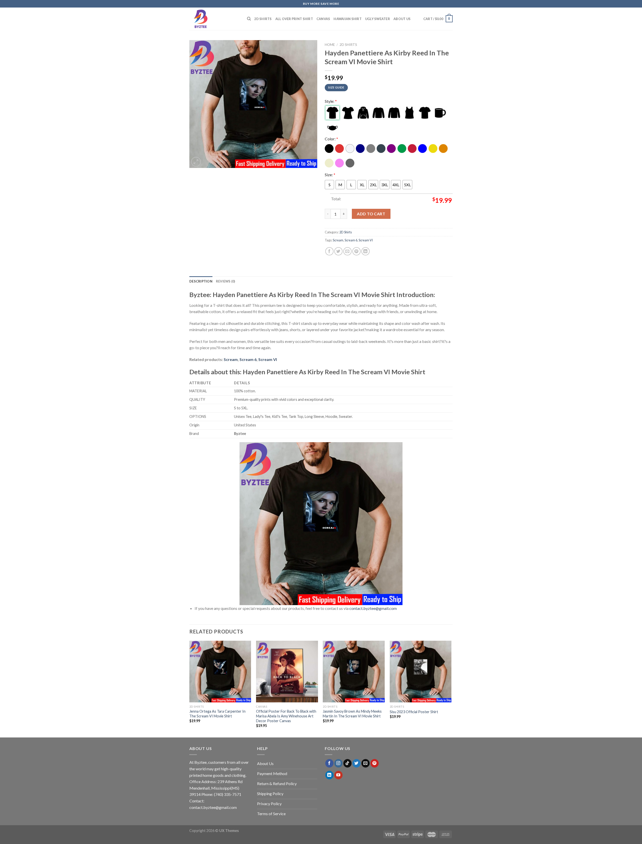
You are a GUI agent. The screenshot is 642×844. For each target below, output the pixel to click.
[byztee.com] (214, 19)
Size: (330, 174)
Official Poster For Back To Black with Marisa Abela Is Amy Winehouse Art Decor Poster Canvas (286, 716)
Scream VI (366, 240)
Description (200, 281)
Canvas (323, 19)
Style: (331, 101)
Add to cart (371, 213)
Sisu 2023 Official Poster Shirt (414, 712)
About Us (402, 19)
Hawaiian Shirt (348, 19)
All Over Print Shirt (294, 19)
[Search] (249, 19)
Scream (338, 240)
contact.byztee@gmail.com (373, 608)
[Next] (451, 688)
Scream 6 (351, 240)
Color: (331, 138)
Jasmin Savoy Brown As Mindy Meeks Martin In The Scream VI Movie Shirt (352, 713)
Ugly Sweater (377, 19)
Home (330, 45)
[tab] (200, 281)
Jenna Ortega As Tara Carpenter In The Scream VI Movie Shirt (217, 713)
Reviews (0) (225, 281)
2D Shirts (263, 19)
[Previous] (189, 688)
